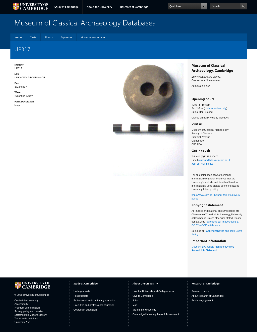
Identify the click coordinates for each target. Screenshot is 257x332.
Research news (200, 291)
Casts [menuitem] (33, 37)
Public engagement (202, 300)
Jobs (135, 300)
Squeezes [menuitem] (66, 37)
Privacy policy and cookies (28, 311)
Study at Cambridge (66, 7)
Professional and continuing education (94, 300)
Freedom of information (27, 307)
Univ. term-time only (215, 108)
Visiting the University (144, 309)
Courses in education (85, 309)
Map (135, 305)
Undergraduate (81, 291)
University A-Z (22, 322)
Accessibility (21, 304)
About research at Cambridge (208, 296)
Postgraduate (80, 296)
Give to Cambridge (143, 296)
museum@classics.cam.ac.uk (214, 160)
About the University (99, 7)
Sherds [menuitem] (49, 37)
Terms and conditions (26, 318)
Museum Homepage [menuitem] (93, 37)
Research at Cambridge (134, 7)
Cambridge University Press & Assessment (156, 314)
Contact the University (26, 300)
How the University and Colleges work (153, 291)
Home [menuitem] (18, 37)
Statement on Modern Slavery (30, 315)
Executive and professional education (93, 305)
